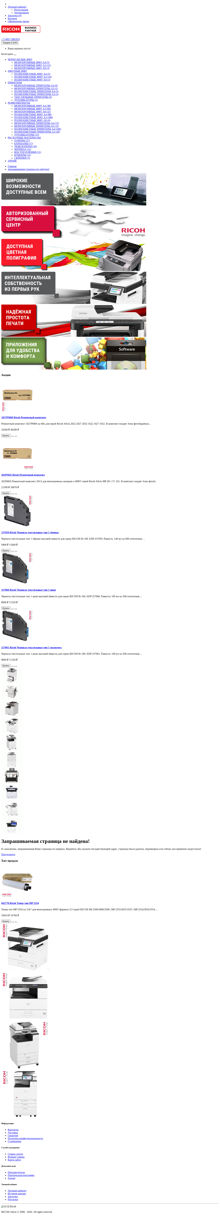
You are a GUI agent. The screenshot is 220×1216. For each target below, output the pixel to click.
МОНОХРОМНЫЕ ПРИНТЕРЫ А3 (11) (36, 126)
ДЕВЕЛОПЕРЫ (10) (25, 146)
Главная (12, 166)
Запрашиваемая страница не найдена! (28, 169)
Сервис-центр (15, 1154)
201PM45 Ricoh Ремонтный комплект (23, 474)
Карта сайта (14, 1159)
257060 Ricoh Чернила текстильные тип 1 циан (28, 590)
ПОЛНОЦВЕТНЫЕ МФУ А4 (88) (33, 114)
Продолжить (8, 854)
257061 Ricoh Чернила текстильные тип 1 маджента (31, 647)
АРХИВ (12, 160)
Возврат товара (16, 1157)
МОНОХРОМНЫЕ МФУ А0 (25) (32, 111)
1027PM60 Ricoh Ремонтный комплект (23, 417)
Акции (11, 1178)
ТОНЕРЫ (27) (22, 140)
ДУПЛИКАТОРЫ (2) (26, 100)
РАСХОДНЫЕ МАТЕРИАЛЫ (24, 137)
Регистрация (21, 9)
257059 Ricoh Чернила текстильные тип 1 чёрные (30, 532)
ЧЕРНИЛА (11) (22, 149)
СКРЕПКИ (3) (22, 158)
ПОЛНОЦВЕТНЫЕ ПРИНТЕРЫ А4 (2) (36, 91)
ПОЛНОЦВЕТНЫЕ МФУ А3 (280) (33, 117)
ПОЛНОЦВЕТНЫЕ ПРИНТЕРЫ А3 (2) (36, 94)
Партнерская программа (21, 1175)
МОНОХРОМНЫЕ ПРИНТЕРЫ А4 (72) (36, 123)
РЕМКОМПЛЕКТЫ (19, 103)
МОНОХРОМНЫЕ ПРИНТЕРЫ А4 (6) (36, 85)
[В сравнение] (15, 436)
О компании (14, 1141)
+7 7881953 (10, 39)
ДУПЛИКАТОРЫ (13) (26, 134)
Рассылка (13, 1199)
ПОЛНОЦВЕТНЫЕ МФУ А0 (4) (32, 120)
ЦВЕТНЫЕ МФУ (17, 71)
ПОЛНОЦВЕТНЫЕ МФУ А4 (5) (32, 74)
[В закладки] (12, 436)
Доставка (13, 1132)
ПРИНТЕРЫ (15, 82)
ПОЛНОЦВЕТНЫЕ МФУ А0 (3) (32, 79)
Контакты (13, 1129)
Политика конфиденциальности (25, 1138)
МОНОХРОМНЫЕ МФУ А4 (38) (32, 105)
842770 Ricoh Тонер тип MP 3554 (20, 903)
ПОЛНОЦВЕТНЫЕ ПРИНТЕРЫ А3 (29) (37, 131)
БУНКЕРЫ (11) (22, 155)
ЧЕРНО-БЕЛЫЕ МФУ (20, 59)
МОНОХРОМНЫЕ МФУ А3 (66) (32, 108)
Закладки (13, 1196)
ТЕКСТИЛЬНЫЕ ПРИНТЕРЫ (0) (33, 97)
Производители (16, 1172)
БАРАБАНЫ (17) (23, 143)
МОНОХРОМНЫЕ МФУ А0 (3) (31, 68)
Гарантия (13, 1135)
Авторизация (21, 12)
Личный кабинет (17, 1190)
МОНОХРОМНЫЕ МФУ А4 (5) (31, 62)
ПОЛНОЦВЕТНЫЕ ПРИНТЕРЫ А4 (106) (37, 129)
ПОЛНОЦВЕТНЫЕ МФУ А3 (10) (33, 76)
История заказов (17, 1193)
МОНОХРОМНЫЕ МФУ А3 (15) (32, 65)
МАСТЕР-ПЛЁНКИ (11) (27, 152)
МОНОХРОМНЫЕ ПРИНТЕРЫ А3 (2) (36, 88)
